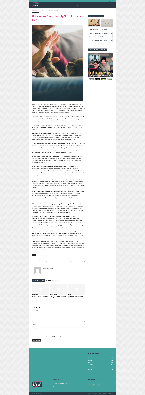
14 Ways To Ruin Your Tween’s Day (76, 261)
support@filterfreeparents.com (67, 387)
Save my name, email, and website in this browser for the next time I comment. (53, 336)
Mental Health (35, 294)
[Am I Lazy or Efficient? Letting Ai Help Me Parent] (40, 289)
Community (51, 1)
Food (99, 5)
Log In (89, 393)
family (38, 254)
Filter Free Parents (37, 23)
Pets (37, 12)
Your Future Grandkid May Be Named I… (98, 33)
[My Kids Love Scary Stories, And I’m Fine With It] (76, 289)
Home (42, 1)
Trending (76, 5)
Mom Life (63, 5)
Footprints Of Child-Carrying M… (106, 28)
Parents (37, 10)
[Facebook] (107, 1)
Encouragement (53, 294)
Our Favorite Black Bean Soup (39, 261)
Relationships (84, 5)
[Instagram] (109, 1)
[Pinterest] (112, 1)
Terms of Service (102, 393)
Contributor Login (35, 1)
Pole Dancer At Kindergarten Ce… (93, 28)
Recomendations (106, 5)
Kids (69, 5)
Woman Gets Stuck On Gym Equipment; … (99, 36)
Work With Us (94, 393)
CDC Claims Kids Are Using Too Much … (98, 40)
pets (41, 254)
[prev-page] (33, 301)
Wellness (92, 5)
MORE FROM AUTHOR (52, 280)
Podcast (57, 1)
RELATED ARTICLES (38, 280)
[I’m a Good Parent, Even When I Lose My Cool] (58, 289)
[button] (104, 1)
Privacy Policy (110, 393)
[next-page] (35, 301)
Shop (47, 1)
